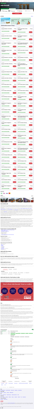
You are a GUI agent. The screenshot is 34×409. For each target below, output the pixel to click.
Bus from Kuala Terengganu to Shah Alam (22, 103)
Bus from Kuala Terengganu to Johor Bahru (22, 36)
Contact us (4, 392)
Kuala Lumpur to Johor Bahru (5, 231)
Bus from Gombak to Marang (22, 122)
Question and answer (14, 394)
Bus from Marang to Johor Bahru (23, 57)
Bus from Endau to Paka (21, 173)
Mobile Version (11, 392)
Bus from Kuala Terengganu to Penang (6, 149)
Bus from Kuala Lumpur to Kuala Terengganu (7, 51)
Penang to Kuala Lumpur (4, 230)
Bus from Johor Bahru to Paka (22, 71)
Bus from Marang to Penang (22, 154)
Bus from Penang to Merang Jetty (7, 154)
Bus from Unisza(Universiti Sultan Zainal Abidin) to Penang (23, 116)
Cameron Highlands (22, 208)
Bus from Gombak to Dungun (6, 135)
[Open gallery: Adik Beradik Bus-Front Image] (4, 200)
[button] (5, 11)
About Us (2, 392)
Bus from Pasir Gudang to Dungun (7, 71)
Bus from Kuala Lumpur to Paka (6, 84)
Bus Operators (20, 390)
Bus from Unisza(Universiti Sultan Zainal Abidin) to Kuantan (23, 142)
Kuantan (2, 245)
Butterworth (2, 248)
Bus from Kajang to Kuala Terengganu (22, 186)
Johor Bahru (5, 211)
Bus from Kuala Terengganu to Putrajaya (6, 103)
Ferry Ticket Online (8, 390)
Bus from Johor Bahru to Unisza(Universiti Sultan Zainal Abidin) (22, 64)
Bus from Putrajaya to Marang (22, 179)
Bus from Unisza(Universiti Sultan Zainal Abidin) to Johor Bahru (23, 43)
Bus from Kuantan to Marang (6, 179)
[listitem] (1, 18)
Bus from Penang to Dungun (6, 129)
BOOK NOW (14, 31)
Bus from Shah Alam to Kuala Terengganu (6, 116)
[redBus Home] (1, 1)
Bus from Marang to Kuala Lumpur (7, 96)
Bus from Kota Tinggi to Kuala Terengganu (6, 173)
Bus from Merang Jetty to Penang (7, 141)
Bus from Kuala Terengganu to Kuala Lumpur (6, 43)
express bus (16, 209)
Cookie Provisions (9, 394)
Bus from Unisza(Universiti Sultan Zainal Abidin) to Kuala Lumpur (23, 149)
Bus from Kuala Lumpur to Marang (23, 90)
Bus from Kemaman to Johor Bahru (7, 57)
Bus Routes (16, 390)
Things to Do (12, 390)
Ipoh (1, 244)
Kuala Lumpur (27, 208)
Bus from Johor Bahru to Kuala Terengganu (22, 29)
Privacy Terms (4, 394)
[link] (5, 21)
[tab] (5, 269)
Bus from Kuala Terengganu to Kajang (6, 186)
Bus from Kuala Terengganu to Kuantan (6, 123)
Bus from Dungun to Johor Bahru (7, 28)
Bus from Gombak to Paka (22, 129)
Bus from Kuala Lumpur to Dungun (23, 84)
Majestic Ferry (5, 399)
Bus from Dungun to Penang (6, 109)
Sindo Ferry (2, 399)
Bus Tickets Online (3, 390)
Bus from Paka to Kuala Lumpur (6, 90)
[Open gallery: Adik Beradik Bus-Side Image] (19, 200)
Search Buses (17, 13)
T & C (1, 394)
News (18, 394)
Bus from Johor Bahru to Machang (7, 63)
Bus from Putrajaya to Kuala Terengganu (22, 97)
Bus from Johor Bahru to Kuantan (23, 50)
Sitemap (8, 392)
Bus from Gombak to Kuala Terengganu (22, 136)
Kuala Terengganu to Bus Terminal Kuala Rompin (7, 234)
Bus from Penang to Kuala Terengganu (22, 110)
